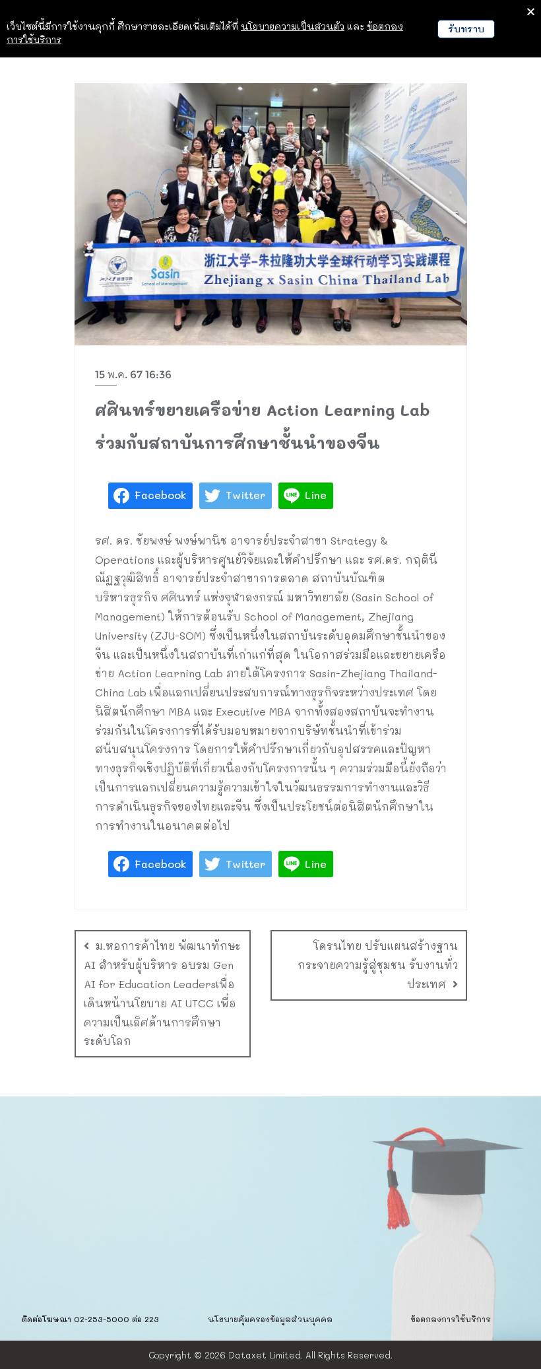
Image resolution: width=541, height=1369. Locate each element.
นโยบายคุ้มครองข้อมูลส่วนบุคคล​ (270, 1319)
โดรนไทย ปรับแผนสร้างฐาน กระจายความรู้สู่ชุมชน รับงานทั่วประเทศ (378, 965)
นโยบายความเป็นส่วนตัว (292, 26)
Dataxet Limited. (265, 1354)
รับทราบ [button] (466, 28)
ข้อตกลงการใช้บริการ (450, 1319)
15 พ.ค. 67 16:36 (133, 374)
